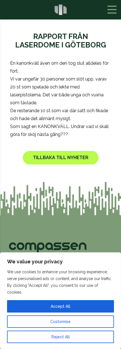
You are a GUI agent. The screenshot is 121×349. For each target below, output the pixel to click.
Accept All (60, 306)
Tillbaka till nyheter (60, 157)
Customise (60, 321)
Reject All (60, 337)
